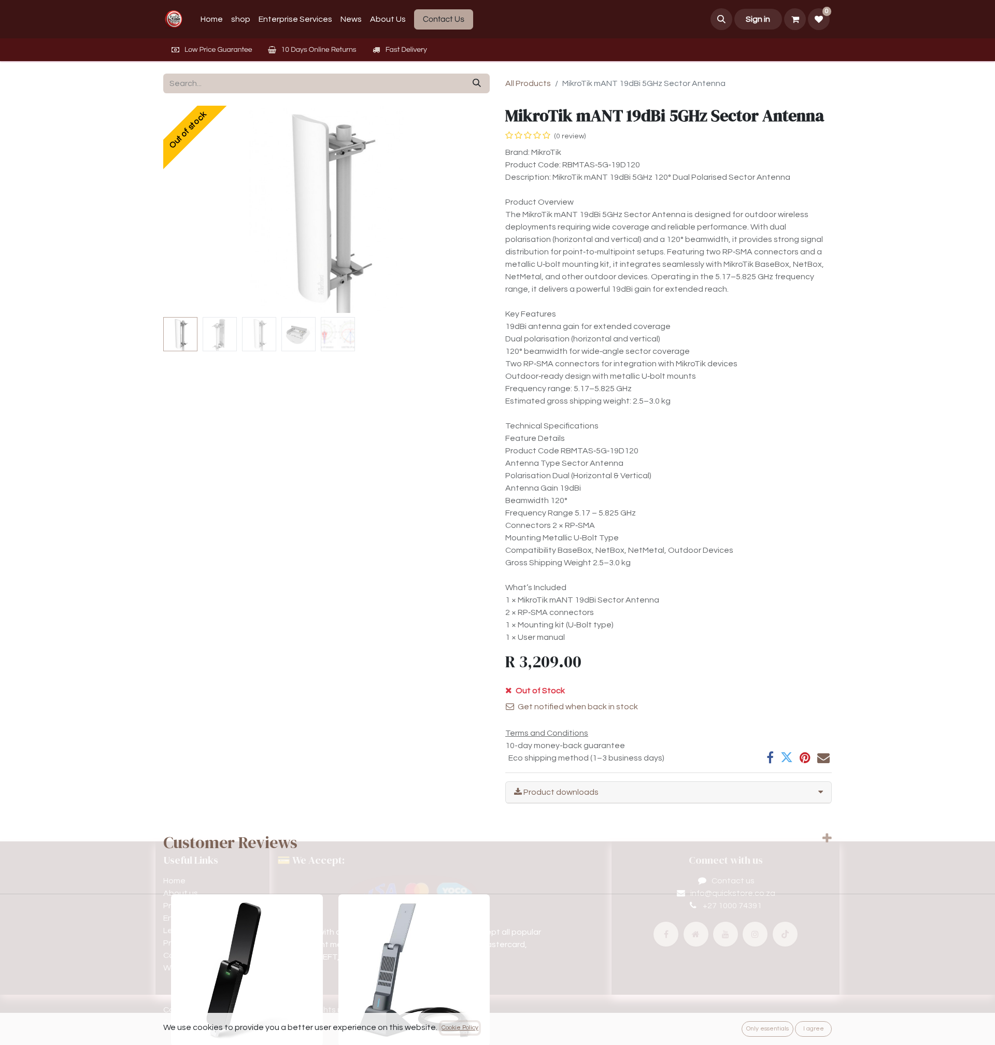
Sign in (758, 19)
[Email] (823, 757)
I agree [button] (813, 1028)
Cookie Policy (460, 1027)
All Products (528, 83)
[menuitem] (211, 19)
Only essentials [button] (767, 1028)
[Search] (477, 83)
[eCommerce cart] (795, 19)
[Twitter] (786, 757)
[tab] (668, 792)
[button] (721, 19)
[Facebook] (770, 757)
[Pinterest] (805, 757)
